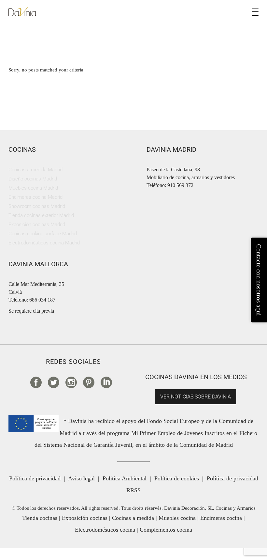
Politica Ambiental (125, 478)
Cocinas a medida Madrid (35, 170)
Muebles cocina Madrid (33, 188)
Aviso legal (81, 478)
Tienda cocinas (39, 518)
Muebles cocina (177, 518)
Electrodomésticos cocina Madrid (44, 243)
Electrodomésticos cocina (105, 529)
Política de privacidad (35, 478)
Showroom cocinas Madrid (36, 206)
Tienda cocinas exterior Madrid (41, 215)
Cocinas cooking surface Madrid (42, 234)
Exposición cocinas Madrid (36, 224)
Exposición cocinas (84, 518)
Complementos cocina (166, 529)
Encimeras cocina (221, 518)
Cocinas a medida (133, 518)
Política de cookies (176, 478)
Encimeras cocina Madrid (35, 197)
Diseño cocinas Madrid (32, 179)
